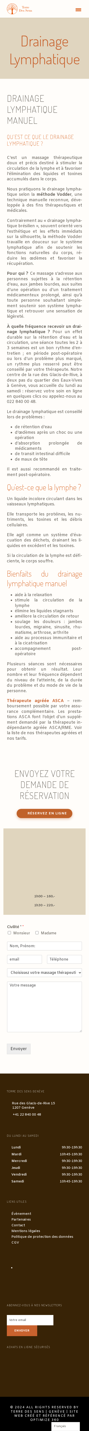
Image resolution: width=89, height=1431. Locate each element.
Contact (18, 1225)
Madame (48, 933)
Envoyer (18, 1049)
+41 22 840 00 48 (27, 1114)
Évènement (21, 1214)
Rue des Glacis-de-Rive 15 (33, 1105)
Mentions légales (25, 1231)
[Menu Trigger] (78, 9)
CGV (15, 1242)
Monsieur (21, 933)
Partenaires (21, 1219)
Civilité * (15, 927)
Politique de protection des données (42, 1237)
